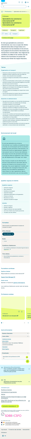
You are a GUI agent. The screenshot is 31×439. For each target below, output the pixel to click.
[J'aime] (19, 311)
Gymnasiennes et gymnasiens (9, 392)
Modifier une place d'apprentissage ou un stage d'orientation (13, 397)
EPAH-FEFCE (5, 341)
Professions (8, 11)
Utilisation (4, 432)
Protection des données (15, 429)
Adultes (3, 394)
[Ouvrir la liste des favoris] (19, 2)
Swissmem (4, 346)
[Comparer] (22, 311)
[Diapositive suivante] (28, 323)
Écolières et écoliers (6, 390)
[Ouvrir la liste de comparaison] (22, 2)
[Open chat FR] (27, 361)
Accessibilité (26, 429)
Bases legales (5, 349)
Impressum (4, 429)
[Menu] (28, 6)
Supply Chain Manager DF (8, 277)
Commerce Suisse (6, 339)
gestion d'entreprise (19, 282)
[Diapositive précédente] (24, 323)
